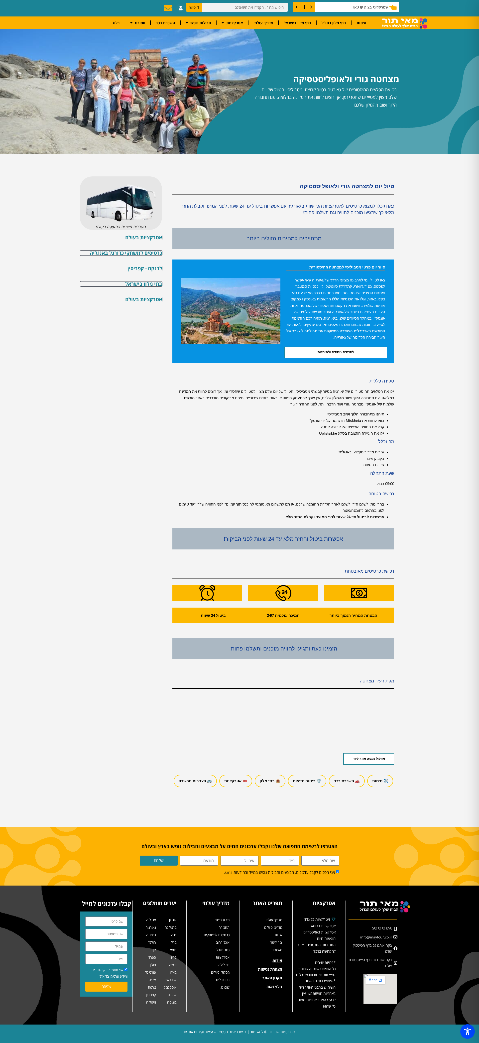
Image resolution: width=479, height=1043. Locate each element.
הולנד (152, 942)
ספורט (140, 22)
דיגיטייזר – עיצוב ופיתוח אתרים (206, 1031)
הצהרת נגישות (270, 969)
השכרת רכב (165, 22)
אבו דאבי (170, 979)
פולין (153, 964)
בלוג (116, 22)
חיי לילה (224, 964)
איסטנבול (170, 987)
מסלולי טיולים (220, 972)
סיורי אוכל (223, 949)
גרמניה (151, 934)
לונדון (172, 919)
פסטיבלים (223, 979)
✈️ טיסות (380, 781)
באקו (173, 972)
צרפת (152, 987)
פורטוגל (150, 972)
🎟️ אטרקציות (235, 781)
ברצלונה (170, 927)
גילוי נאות (274, 986)
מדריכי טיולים (273, 927)
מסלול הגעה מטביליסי (369, 759)
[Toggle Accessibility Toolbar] (467, 1031)
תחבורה (224, 927)
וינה (173, 934)
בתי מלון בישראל (297, 22)
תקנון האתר (272, 977)
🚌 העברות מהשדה (195, 781)
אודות (278, 934)
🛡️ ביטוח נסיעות (307, 781)
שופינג (225, 987)
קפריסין (151, 994)
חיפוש (194, 7)
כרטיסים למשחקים (217, 934)
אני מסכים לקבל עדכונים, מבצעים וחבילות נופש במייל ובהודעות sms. (279, 872)
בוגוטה (171, 1002)
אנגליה (151, 919)
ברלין (173, 942)
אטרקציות (234, 22)
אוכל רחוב (223, 942)
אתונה (172, 994)
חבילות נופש (200, 22)
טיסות (361, 22)
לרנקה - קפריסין (144, 268)
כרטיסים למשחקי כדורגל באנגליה (126, 253)
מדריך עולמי (263, 22)
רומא (173, 949)
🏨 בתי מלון (270, 781)
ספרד (152, 957)
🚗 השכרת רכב (347, 781)
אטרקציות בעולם (143, 237)
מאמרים (276, 949)
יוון (154, 949)
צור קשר (276, 942)
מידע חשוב (222, 919)
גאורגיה (150, 927)
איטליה (151, 1002)
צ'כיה (152, 979)
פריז (173, 957)
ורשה (172, 964)
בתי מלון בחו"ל (334, 22)
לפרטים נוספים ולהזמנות (336, 352)
